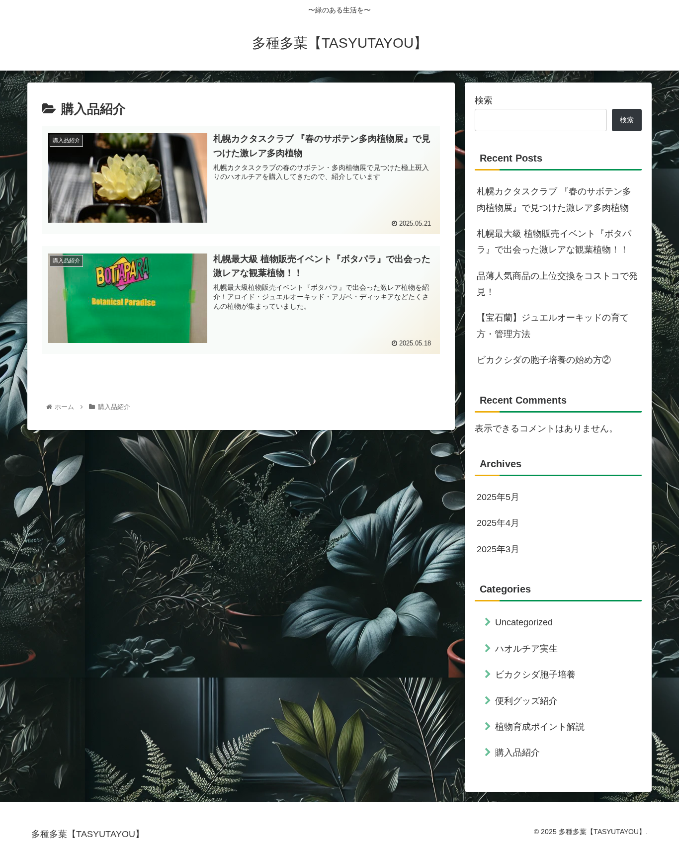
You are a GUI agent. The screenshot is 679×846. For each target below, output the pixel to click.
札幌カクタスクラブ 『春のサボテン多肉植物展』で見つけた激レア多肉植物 (554, 199)
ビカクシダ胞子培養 (535, 674)
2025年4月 (498, 523)
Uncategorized (524, 622)
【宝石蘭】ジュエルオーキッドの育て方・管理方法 (553, 325)
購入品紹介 (517, 753)
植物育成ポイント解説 (540, 727)
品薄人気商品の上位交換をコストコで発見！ (557, 284)
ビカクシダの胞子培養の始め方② (544, 360)
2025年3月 (498, 549)
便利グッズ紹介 (526, 701)
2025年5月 (498, 497)
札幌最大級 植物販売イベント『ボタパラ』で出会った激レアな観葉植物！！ (554, 241)
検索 (484, 100)
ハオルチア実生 (526, 649)
